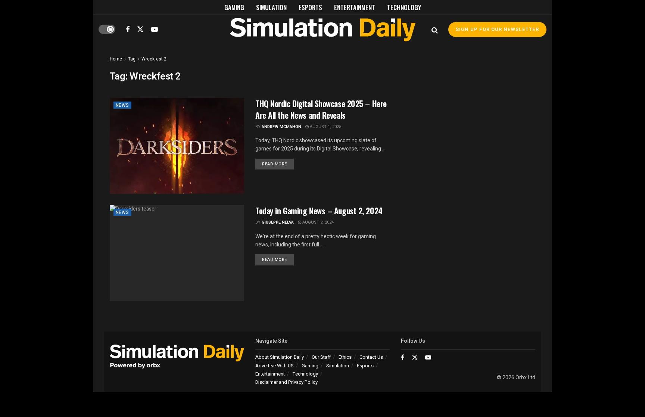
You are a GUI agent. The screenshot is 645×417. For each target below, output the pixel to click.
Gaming (234, 7)
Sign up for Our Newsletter (497, 29)
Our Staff (321, 357)
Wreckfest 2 (153, 59)
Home (116, 59)
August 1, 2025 (325, 127)
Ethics (345, 357)
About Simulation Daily (279, 357)
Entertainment (354, 7)
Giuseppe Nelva (278, 222)
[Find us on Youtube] (154, 29)
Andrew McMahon (281, 127)
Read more (278, 164)
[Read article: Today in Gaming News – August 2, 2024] (177, 253)
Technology (404, 7)
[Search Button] (434, 29)
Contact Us (371, 357)
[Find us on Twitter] (140, 29)
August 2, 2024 (317, 222)
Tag (131, 59)
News (122, 105)
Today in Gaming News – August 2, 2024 (319, 211)
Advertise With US (274, 365)
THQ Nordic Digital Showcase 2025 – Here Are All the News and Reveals (321, 109)
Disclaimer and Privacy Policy (286, 382)
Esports (310, 7)
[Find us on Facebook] (128, 29)
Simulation (271, 7)
